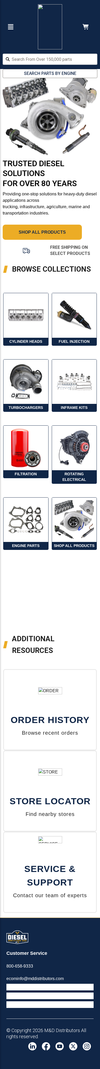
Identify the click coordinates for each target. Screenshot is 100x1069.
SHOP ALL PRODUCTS (42, 232)
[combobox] (50, 60)
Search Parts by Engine (50, 73)
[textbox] (50, 59)
